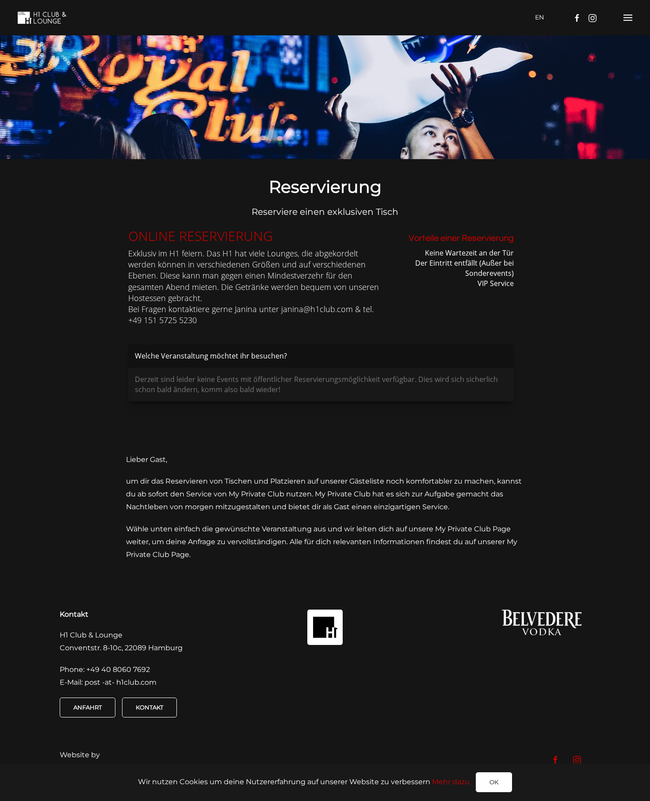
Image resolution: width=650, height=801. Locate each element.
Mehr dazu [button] (451, 782)
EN (539, 17)
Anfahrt (87, 707)
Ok (493, 782)
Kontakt (149, 707)
